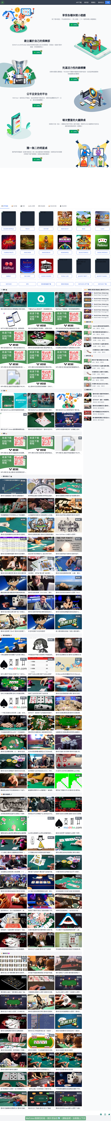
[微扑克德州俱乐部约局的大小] (87, 333)
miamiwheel (65, 252)
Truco (27, 229)
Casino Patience (102, 252)
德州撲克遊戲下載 (46, 284)
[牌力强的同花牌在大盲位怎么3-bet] (87, 419)
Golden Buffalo (8, 229)
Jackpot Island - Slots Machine (103, 276)
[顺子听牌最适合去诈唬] (87, 413)
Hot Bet (46, 229)
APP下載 (79, 2)
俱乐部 (86, 2)
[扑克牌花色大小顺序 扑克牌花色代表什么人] (87, 351)
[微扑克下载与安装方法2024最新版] (87, 361)
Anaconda (27, 252)
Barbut (8, 276)
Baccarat (27, 276)
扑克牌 (94, 340)
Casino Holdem (46, 276)
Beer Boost (65, 229)
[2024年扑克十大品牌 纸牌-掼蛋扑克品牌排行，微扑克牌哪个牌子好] (87, 345)
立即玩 (74, 25)
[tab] (4, 206)
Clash (102, 229)
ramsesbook (46, 252)
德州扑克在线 (65, 284)
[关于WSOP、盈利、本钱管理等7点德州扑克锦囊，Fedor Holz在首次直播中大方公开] (87, 401)
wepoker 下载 (102, 284)
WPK (94, 328)
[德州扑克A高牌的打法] (87, 407)
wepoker (9, 284)
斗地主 (99, 340)
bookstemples (83, 252)
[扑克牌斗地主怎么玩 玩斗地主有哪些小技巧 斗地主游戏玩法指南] (87, 339)
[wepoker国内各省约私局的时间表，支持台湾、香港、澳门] (87, 327)
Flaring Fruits (8, 252)
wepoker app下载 (83, 284)
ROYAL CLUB (64, 276)
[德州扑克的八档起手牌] (87, 395)
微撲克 (93, 2)
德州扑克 (101, 2)
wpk (27, 284)
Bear (83, 229)
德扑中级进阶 (101, 402)
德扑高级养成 (101, 408)
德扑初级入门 (101, 396)
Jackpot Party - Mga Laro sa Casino (84, 276)
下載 (107, 2)
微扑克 (98, 328)
